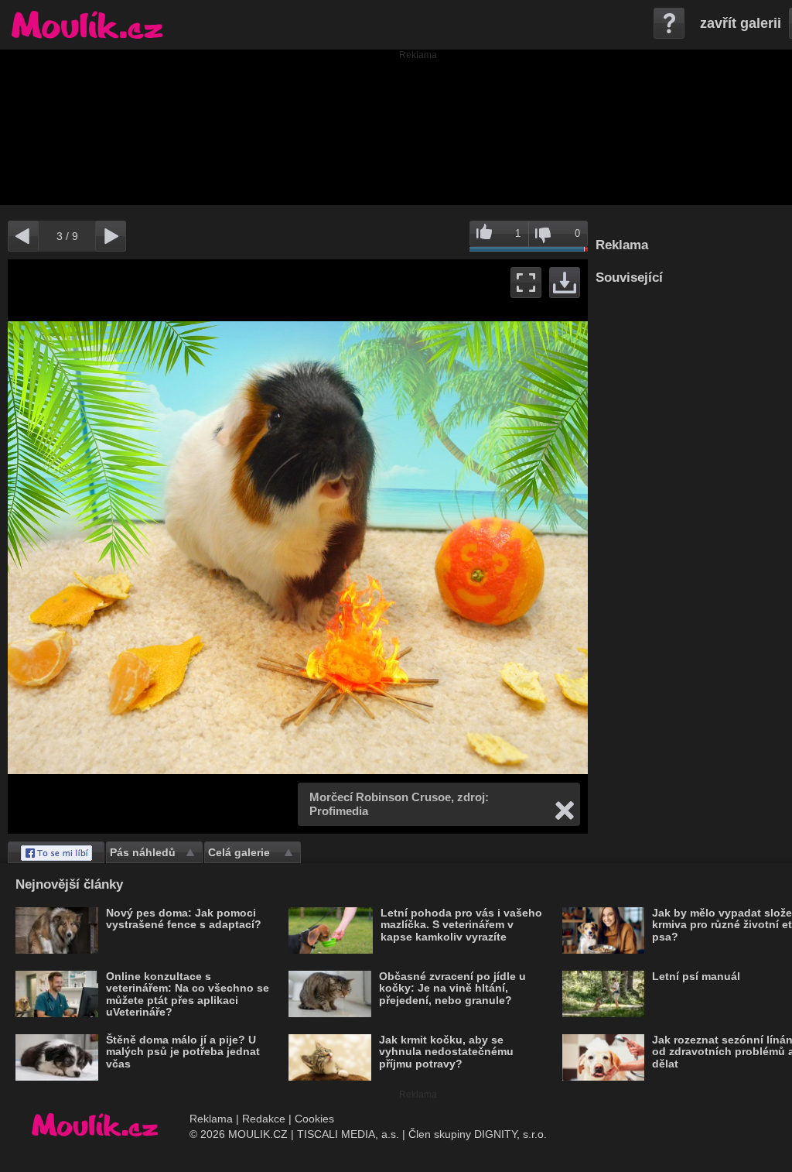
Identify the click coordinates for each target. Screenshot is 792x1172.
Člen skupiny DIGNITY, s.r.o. (477, 1134)
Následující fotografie (443, 546)
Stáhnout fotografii (564, 282)
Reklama (211, 1118)
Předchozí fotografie (153, 546)
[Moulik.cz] (87, 25)
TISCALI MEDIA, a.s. (348, 1134)
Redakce (263, 1118)
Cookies (314, 1118)
